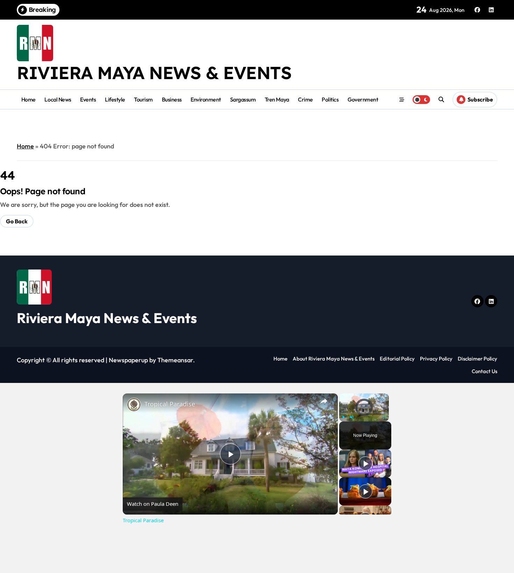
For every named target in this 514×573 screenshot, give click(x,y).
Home (28, 99)
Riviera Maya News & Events (154, 73)
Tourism (143, 99)
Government (363, 99)
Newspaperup (128, 360)
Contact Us (484, 371)
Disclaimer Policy (477, 358)
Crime (305, 99)
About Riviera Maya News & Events (333, 358)
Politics (330, 99)
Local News (57, 99)
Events (88, 99)
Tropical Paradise (169, 404)
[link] (134, 405)
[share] (323, 401)
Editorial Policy (397, 358)
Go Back (17, 221)
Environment (206, 99)
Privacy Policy (436, 358)
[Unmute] (352, 417)
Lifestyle (115, 99)
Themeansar (175, 360)
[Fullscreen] (384, 417)
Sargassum (243, 99)
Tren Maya (277, 99)
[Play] (343, 417)
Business (172, 99)
